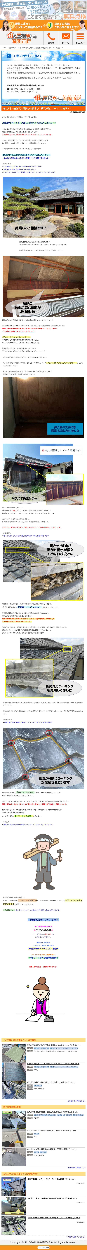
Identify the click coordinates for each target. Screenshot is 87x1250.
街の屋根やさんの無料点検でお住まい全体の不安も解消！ (23, 166)
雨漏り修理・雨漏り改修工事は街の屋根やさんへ (20, 169)
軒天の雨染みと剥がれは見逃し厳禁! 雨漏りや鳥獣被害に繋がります (26, 536)
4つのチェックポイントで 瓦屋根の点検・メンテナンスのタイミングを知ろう (29, 172)
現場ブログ (12, 48)
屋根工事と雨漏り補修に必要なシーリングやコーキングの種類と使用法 (28, 722)
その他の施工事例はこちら (77, 1101)
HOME (4, 48)
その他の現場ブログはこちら (76, 1237)
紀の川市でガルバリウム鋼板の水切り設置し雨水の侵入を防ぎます (38, 910)
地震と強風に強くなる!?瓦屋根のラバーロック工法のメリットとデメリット (29, 825)
